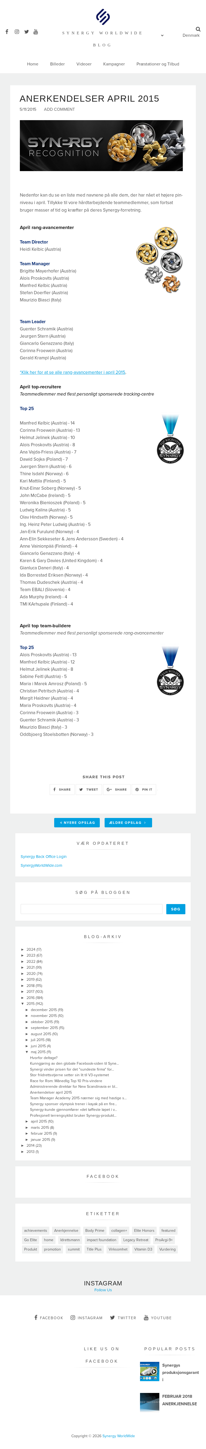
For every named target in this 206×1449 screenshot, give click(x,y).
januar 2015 (41, 1139)
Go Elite (30, 1240)
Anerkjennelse (66, 1230)
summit (74, 1249)
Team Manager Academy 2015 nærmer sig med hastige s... (78, 1098)
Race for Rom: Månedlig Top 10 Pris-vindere (66, 1081)
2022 (31, 961)
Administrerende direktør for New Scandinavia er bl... (73, 1086)
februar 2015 (42, 1133)
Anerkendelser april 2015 (51, 1092)
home (48, 1240)
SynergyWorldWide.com (41, 865)
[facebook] (9, 31)
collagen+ (119, 1230)
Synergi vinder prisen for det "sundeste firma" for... (72, 1069)
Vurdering (167, 1249)
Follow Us (103, 1290)
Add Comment (59, 109)
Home (32, 64)
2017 (31, 991)
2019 (31, 979)
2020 (32, 973)
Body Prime (94, 1230)
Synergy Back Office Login (44, 856)
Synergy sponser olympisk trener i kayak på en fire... (73, 1104)
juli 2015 (38, 1040)
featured (168, 1230)
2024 (31, 949)
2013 (31, 1151)
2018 (31, 985)
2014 (31, 1145)
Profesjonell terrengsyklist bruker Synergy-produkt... (73, 1115)
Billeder (57, 64)
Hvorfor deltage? (43, 1058)
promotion (52, 1249)
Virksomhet (118, 1249)
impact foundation (101, 1240)
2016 (31, 998)
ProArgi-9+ (164, 1240)
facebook (51, 1318)
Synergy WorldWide (118, 1436)
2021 (31, 967)
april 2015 (39, 1121)
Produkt (30, 1249)
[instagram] (19, 31)
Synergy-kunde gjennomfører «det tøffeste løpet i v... (73, 1109)
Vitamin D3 (143, 1249)
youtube (161, 1318)
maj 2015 (39, 1052)
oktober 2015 (42, 1022)
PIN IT (146, 789)
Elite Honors (144, 1230)
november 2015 (44, 1015)
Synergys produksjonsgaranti (180, 1372)
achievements (35, 1230)
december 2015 (44, 1010)
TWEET (91, 789)
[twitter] (28, 31)
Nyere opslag (79, 823)
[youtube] (38, 31)
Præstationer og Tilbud (158, 64)
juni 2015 (39, 1046)
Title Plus (94, 1249)
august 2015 (41, 1034)
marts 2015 (40, 1127)
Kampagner (114, 64)
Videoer (83, 64)
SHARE (64, 789)
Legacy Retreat (135, 1240)
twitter (127, 1318)
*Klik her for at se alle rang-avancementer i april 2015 (72, 372)
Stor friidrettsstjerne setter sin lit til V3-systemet (69, 1075)
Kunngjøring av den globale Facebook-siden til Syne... (74, 1063)
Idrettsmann (70, 1240)
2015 (31, 1003)
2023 (31, 955)
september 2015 (45, 1028)
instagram (90, 1318)
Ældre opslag (126, 823)
